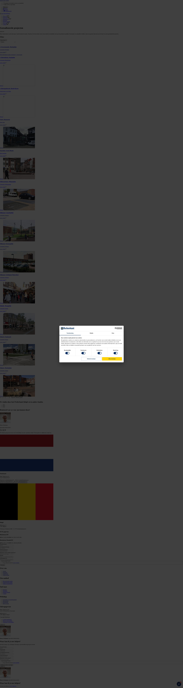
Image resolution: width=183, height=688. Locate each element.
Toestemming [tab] (70, 333)
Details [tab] (91, 333)
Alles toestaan (112, 358)
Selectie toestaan (91, 358)
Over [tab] (113, 333)
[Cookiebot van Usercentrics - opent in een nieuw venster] (116, 328)
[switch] (83, 353)
